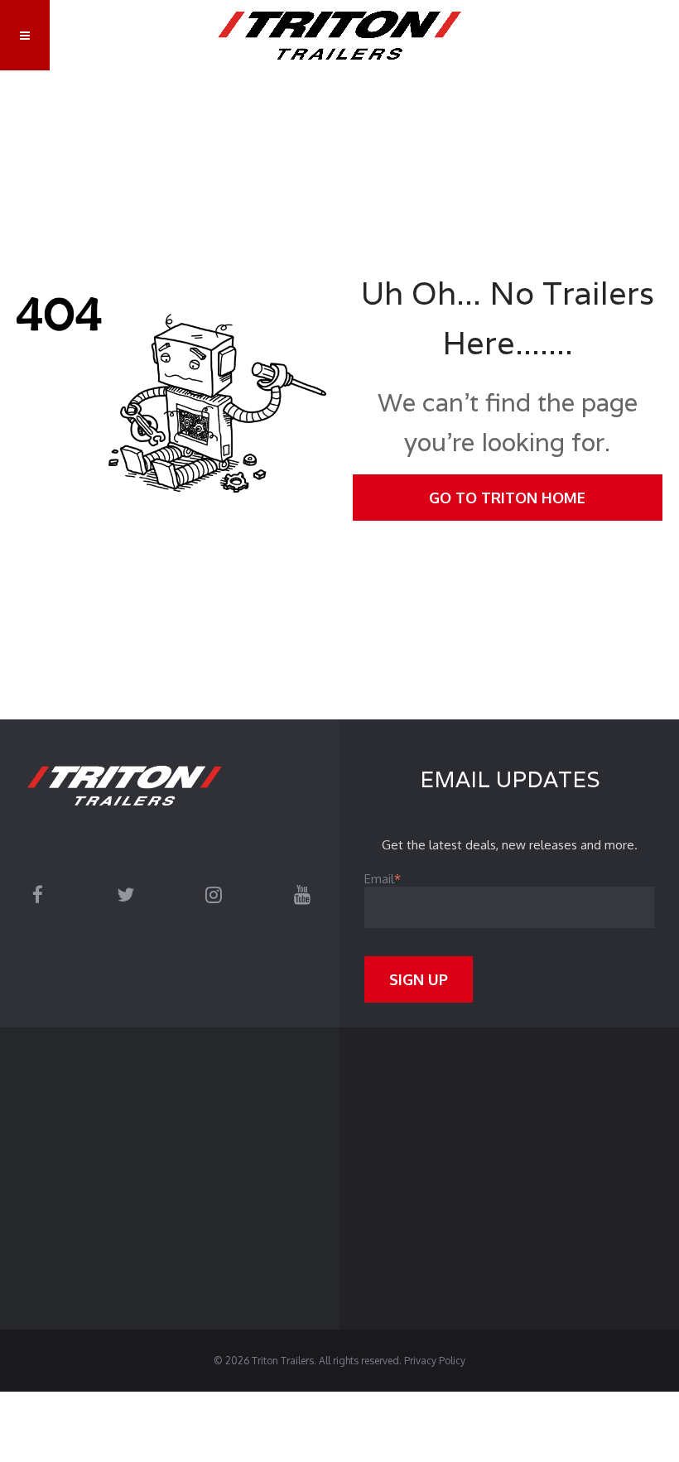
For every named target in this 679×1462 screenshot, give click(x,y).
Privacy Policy (434, 1360)
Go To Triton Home (507, 497)
